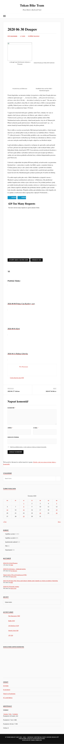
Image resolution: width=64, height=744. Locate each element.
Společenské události (11, 542)
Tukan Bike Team (32, 5)
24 (40, 513)
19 (56, 510)
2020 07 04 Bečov (51, 391)
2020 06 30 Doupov (22, 29)
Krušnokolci (6, 689)
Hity (10, 714)
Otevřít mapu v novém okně (18, 259)
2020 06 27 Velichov (14, 391)
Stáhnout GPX (36, 259)
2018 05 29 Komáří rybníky (11, 586)
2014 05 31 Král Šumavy (10, 563)
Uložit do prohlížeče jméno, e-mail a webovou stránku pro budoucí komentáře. (28, 447)
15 (23, 510)
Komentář (12, 407)
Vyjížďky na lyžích (10, 538)
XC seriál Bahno (7, 697)
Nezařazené (8, 550)
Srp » (59, 522)
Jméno (10, 427)
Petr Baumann (12, 36)
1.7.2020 (22, 36)
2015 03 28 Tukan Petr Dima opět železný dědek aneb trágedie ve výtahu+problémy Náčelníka (30, 580)
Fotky (14, 197)
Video (24, 197)
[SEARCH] (58, 478)
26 (56, 513)
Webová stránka (13, 437)
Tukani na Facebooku (9, 693)
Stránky (6, 714)
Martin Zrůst (13, 576)
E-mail (35, 427)
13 (7, 510)
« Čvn (4, 522)
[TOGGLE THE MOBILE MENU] (4, 16)
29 (23, 516)
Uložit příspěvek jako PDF (17, 378)
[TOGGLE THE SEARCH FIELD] (59, 16)
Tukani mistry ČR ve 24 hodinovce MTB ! (15, 575)
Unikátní (15, 714)
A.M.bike (5, 685)
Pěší (6, 546)
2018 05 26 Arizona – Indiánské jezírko (14, 569)
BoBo (11, 565)
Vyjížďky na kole (33, 36)
